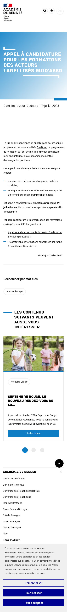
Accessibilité (52, 11)
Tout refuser (33, 593)
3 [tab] (42, 450)
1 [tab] (25, 450)
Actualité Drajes (14, 291)
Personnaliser (33, 583)
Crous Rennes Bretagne (15, 509)
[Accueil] (12, 12)
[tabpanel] (33, 388)
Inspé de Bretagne (12, 503)
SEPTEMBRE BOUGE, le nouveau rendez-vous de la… (30, 401)
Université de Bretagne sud (17, 496)
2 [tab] (33, 450)
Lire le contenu (33, 433)
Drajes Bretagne (11, 521)
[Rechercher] (45, 11)
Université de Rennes (14, 478)
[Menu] (60, 11)
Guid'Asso (42, 147)
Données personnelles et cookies (32, 565)
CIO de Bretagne (11, 515)
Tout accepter (33, 603)
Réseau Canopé (11, 539)
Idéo (5, 533)
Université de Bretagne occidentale (21, 490)
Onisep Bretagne (12, 527)
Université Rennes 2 (13, 484)
